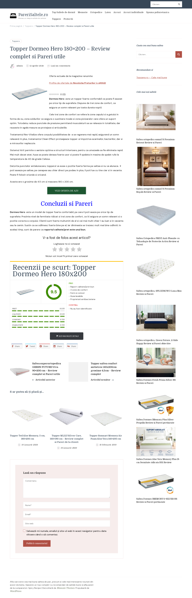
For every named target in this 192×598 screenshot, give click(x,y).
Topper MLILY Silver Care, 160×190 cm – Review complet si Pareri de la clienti (66, 439)
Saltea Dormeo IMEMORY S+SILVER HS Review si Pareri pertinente (156, 500)
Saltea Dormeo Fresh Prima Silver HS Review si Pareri (156, 381)
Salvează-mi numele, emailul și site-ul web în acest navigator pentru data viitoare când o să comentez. (66, 532)
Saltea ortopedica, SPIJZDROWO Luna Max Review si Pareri (159, 292)
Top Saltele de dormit (63, 12)
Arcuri (117, 12)
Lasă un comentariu (60, 66)
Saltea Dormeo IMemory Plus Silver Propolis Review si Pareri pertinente (155, 421)
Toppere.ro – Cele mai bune (151, 77)
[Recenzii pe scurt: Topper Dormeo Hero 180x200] (25, 292)
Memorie (83, 12)
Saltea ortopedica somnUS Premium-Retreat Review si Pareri (155, 141)
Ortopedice (96, 12)
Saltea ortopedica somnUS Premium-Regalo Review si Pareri (155, 190)
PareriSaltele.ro (33, 14)
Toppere (56, 19)
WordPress (15, 591)
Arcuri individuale (133, 12)
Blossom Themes (66, 588)
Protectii (68, 19)
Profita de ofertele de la (77, 83)
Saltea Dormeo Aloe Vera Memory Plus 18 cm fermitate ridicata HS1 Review (157, 461)
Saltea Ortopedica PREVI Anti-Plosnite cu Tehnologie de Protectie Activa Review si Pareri (158, 241)
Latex (108, 12)
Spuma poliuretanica (157, 12)
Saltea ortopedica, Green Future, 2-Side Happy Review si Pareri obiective (157, 342)
